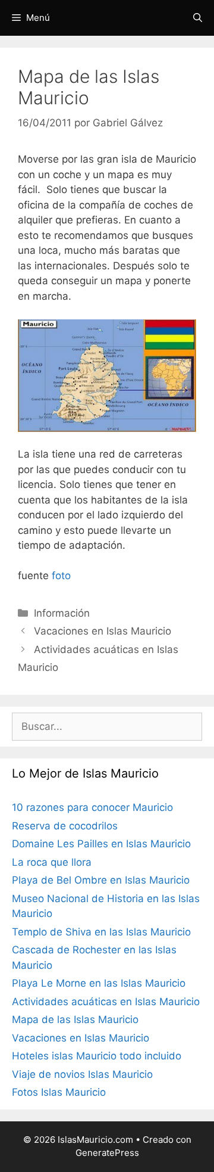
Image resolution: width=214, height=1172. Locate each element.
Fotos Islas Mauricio (59, 1092)
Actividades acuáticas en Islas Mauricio (106, 1002)
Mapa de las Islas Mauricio (75, 1019)
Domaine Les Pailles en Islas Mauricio (101, 844)
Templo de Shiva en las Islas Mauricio (101, 932)
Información (62, 613)
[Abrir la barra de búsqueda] (197, 18)
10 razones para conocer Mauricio (92, 807)
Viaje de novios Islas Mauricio (82, 1074)
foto (61, 576)
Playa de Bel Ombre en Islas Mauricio (101, 880)
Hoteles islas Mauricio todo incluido (96, 1056)
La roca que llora (52, 862)
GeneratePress (107, 1152)
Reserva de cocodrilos (65, 826)
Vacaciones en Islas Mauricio (102, 631)
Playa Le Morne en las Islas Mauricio (98, 983)
